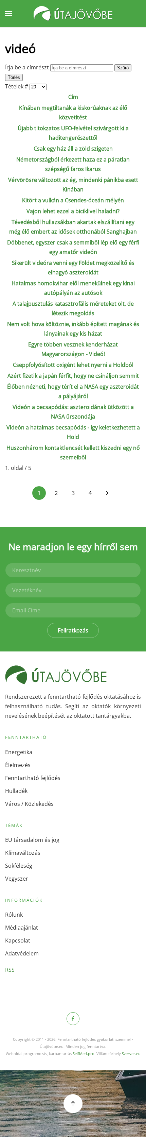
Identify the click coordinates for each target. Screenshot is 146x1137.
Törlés (14, 77)
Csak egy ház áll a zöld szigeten (73, 148)
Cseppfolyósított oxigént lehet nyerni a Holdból (73, 365)
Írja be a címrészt (27, 67)
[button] (8, 13)
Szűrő (123, 67)
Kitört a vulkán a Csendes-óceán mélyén (73, 200)
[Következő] (107, 493)
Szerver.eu (131, 1053)
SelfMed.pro (83, 1053)
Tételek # (17, 86)
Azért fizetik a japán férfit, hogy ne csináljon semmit (73, 375)
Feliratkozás (73, 630)
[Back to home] (73, 13)
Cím (73, 97)
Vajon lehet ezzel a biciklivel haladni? (73, 211)
